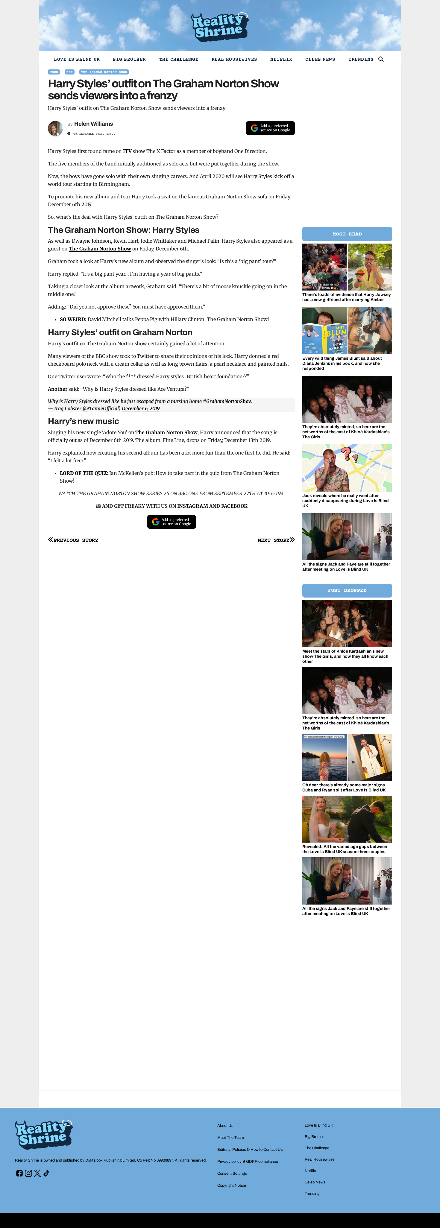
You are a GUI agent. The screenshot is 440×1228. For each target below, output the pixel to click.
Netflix (281, 59)
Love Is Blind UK (77, 59)
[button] (381, 59)
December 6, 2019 (141, 408)
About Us (225, 1126)
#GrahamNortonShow (227, 401)
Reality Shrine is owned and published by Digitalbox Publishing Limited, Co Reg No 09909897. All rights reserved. (111, 1160)
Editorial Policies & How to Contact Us (250, 1150)
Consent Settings (232, 1173)
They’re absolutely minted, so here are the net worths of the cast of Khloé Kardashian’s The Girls (345, 723)
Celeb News (320, 59)
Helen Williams (93, 124)
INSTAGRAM (192, 506)
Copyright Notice (231, 1185)
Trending (361, 59)
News (54, 72)
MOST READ (347, 234)
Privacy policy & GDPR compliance (247, 1161)
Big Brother (129, 59)
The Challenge (179, 59)
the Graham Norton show (104, 72)
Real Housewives (234, 59)
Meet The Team (230, 1138)
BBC (69, 72)
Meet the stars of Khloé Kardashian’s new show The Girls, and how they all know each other (345, 656)
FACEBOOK (234, 506)
